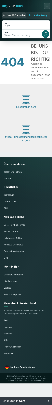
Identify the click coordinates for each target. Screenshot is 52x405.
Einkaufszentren (11, 231)
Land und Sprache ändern (22, 367)
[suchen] (45, 34)
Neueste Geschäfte (13, 245)
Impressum (9, 195)
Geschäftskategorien (14, 251)
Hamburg (8, 327)
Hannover (8, 353)
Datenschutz (10, 201)
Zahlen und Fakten (13, 172)
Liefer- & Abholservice (14, 225)
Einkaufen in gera (26, 107)
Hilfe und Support (12, 294)
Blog (6, 258)
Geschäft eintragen (13, 275)
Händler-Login (10, 281)
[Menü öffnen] (47, 6)
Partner (7, 179)
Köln (6, 340)
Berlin (6, 320)
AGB (6, 208)
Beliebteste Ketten (13, 238)
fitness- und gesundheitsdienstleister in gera (26, 139)
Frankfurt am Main (12, 347)
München (8, 334)
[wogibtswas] (13, 6)
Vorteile (7, 288)
